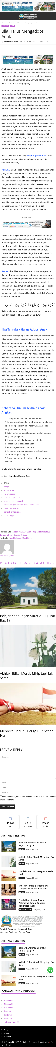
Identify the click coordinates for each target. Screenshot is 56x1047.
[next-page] (0, 742)
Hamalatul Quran (11, 41)
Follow (28, 817)
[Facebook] (4, 49)
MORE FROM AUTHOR (39, 563)
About (6, 1033)
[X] (11, 49)
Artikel (11, 23)
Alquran (9, 1008)
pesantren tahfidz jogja (13, 508)
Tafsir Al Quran (11, 1022)
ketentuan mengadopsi (13, 501)
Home (3, 23)
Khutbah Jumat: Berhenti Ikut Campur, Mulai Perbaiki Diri (34, 887)
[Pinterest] (18, 49)
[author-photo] (28, 547)
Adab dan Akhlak (25, 909)
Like (10, 817)
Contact (7, 1037)
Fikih (12, 26)
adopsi (7, 487)
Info (7, 1011)
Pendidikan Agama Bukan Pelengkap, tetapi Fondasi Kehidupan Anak (32, 903)
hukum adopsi (10, 494)
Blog (6, 1029)
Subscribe (45, 817)
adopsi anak (9, 490)
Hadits (8, 1018)
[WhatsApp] (25, 49)
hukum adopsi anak (12, 498)
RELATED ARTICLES (12, 563)
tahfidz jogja (9, 516)
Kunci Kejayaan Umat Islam (20, 538)
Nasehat (9, 1004)
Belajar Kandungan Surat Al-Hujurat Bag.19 (33, 844)
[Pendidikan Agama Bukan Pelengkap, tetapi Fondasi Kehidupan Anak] (8, 904)
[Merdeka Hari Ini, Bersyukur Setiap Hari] (28, 704)
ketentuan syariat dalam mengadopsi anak (21, 505)
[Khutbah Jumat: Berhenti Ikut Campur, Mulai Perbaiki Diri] (8, 890)
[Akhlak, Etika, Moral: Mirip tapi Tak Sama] (28, 646)
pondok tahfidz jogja (12, 512)
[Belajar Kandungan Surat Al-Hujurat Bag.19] (28, 588)
